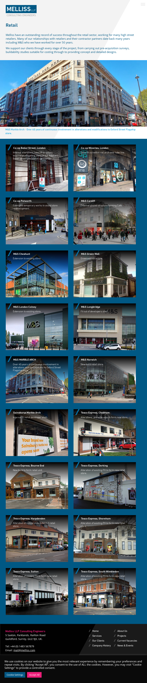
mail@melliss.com (24, 650)
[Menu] (143, 4)
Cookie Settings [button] (15, 674)
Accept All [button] (34, 674)
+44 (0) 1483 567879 (22, 646)
